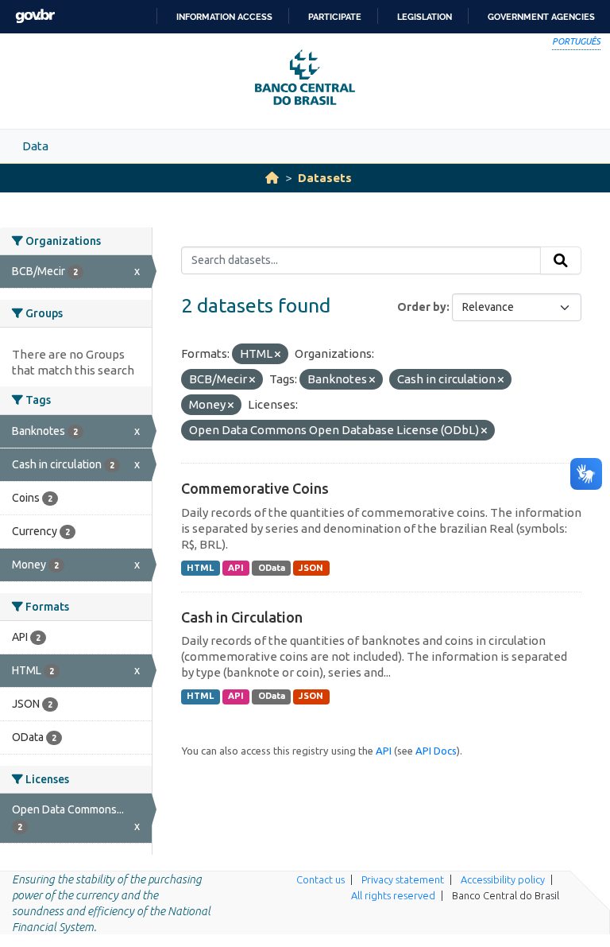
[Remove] (277, 354)
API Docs (436, 750)
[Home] (272, 177)
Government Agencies (541, 16)
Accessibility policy (503, 879)
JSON (311, 567)
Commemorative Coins (255, 488)
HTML (200, 567)
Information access (224, 16)
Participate (334, 16)
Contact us (320, 879)
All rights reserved (393, 895)
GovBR (35, 16)
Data (35, 146)
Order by (421, 307)
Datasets (325, 177)
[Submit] (560, 260)
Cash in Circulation (242, 617)
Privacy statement (402, 879)
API (236, 567)
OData (271, 567)
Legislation (424, 16)
